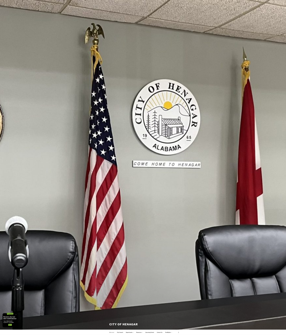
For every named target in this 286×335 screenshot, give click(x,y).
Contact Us (159, 332)
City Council (120, 332)
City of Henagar (123, 324)
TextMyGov (168, 332)
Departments (129, 332)
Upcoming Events (149, 332)
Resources (139, 332)
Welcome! (111, 332)
